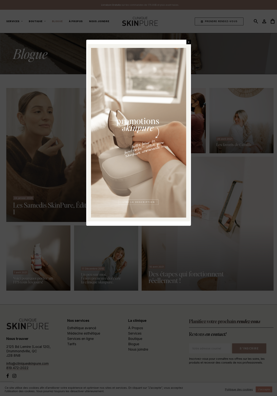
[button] (188, 42)
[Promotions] (138, 133)
